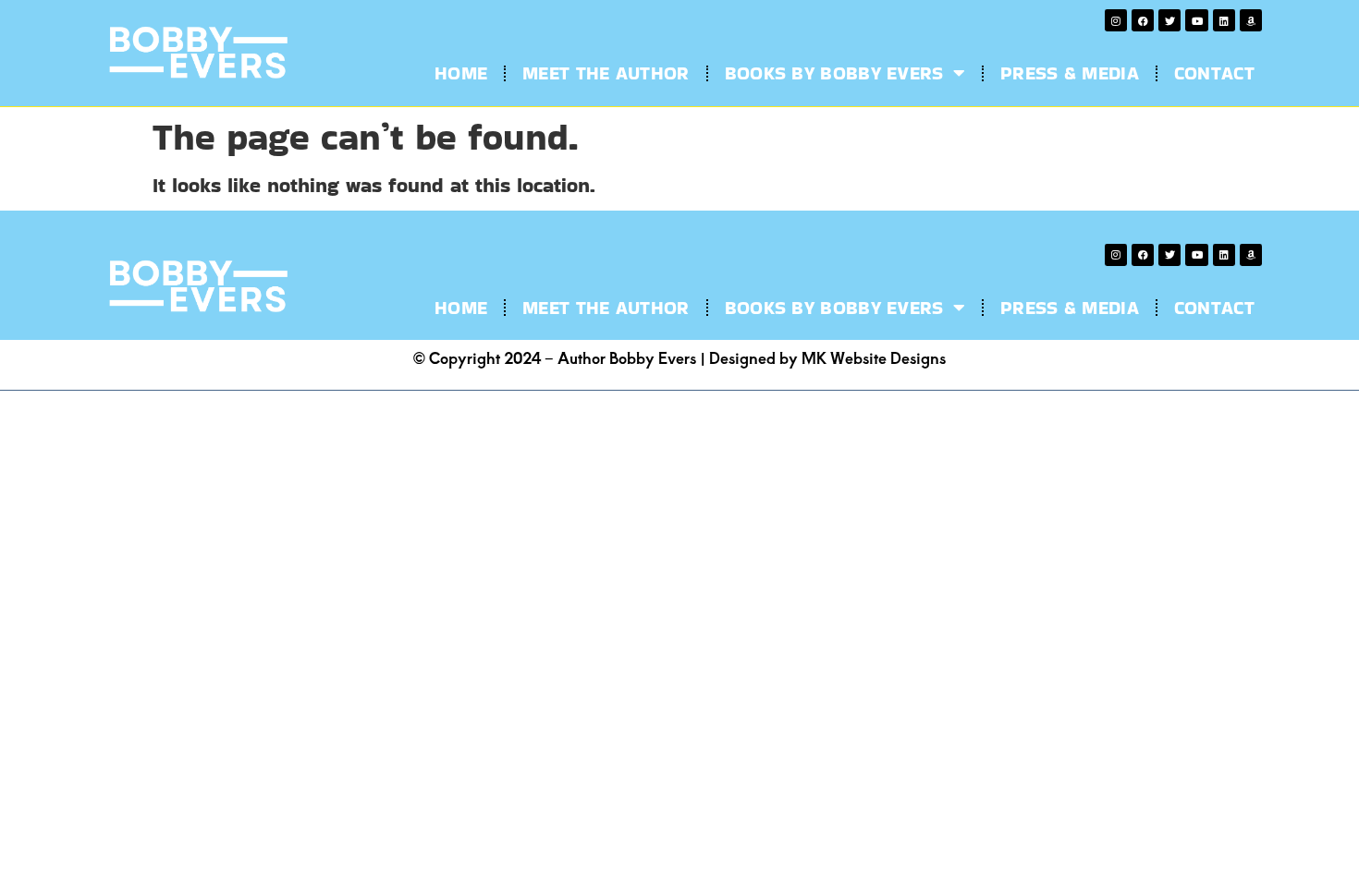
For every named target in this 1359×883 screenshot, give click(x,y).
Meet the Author (606, 73)
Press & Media (1069, 73)
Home (461, 73)
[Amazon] (1251, 20)
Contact (1214, 73)
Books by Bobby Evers (834, 73)
